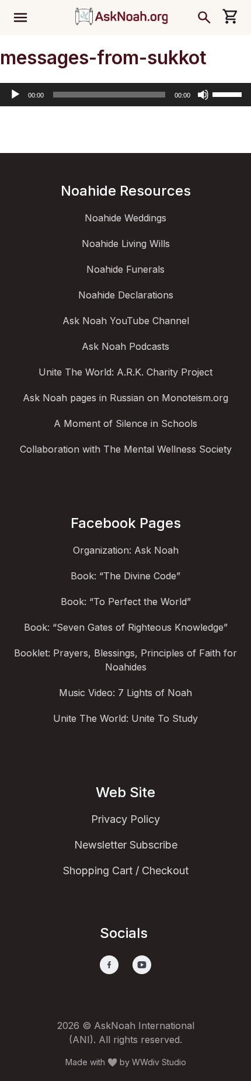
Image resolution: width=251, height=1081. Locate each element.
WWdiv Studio (159, 1062)
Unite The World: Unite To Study (125, 718)
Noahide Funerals (125, 269)
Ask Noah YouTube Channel (125, 320)
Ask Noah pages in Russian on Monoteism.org (125, 398)
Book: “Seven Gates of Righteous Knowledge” (126, 627)
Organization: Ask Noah (126, 550)
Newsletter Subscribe (125, 845)
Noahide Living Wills (126, 243)
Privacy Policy (125, 819)
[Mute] (203, 94)
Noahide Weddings (125, 218)
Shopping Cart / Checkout (126, 870)
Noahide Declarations (125, 295)
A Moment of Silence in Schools (125, 423)
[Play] (15, 94)
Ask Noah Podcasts (125, 346)
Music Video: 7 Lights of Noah (125, 692)
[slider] (228, 93)
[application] (125, 94)
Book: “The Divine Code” (125, 576)
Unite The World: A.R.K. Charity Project (125, 372)
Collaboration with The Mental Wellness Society (126, 449)
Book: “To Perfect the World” (126, 601)
